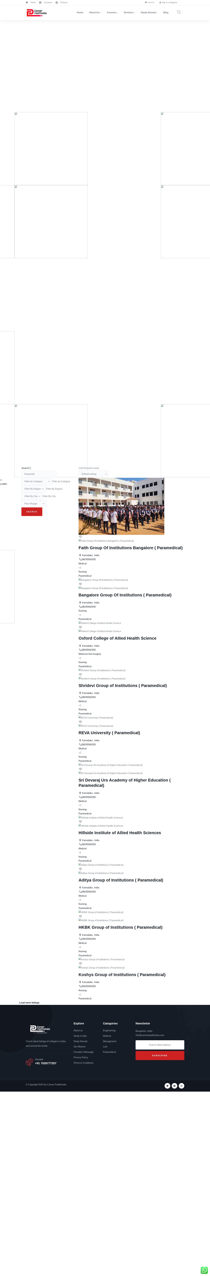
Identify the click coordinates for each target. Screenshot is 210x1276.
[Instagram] (181, 1086)
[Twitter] (167, 1086)
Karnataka (87, 555)
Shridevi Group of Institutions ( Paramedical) (123, 685)
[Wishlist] (80, 537)
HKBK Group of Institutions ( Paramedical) (121, 927)
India (96, 555)
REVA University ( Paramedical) (109, 732)
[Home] (37, 13)
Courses (111, 12)
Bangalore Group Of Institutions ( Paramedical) (125, 595)
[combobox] (61, 481)
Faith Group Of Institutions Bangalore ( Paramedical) (131, 548)
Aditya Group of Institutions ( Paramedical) (121, 880)
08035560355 (89, 559)
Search (25, 468)
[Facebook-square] (174, 1086)
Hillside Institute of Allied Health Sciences (120, 832)
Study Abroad (148, 12)
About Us (94, 12)
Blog (165, 12)
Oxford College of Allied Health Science (117, 638)
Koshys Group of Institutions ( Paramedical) (122, 974)
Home (80, 12)
